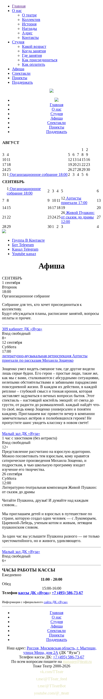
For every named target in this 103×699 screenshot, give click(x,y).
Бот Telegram (23, 245)
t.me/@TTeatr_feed (51, 679)
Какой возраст (34, 46)
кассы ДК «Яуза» (34, 593)
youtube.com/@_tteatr (51, 693)
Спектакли (21, 73)
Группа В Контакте (28, 240)
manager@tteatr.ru (77, 661)
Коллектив (31, 19)
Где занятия (32, 55)
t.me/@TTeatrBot (52, 686)
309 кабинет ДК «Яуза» (22, 329)
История (29, 24)
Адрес (27, 33)
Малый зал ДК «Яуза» (21, 433)
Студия (18, 42)
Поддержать (22, 82)
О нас (17, 10)
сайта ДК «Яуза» (56, 602)
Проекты (19, 78)
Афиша (18, 69)
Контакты (30, 37)
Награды (29, 28)
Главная (19, 6)
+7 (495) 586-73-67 (67, 593)
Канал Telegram (25, 249)
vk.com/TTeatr (51, 672)
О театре (29, 15)
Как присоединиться (39, 60)
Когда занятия (34, 51)
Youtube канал (24, 254)
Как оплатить (33, 64)
